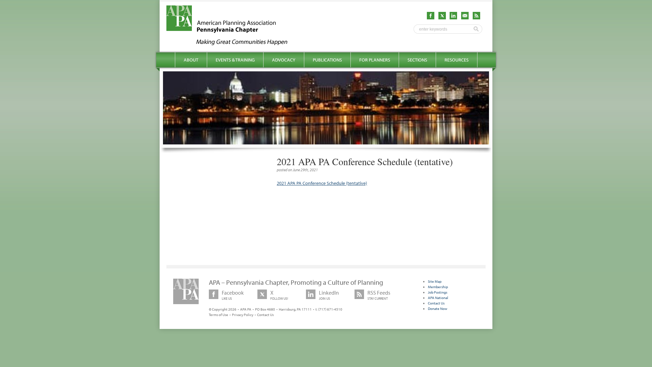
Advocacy (283, 60)
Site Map (434, 281)
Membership (438, 286)
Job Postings (437, 292)
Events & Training (235, 60)
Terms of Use (218, 314)
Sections (417, 60)
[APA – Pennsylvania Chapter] (233, 43)
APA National (438, 297)
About (191, 60)
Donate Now (437, 308)
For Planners (374, 60)
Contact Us (265, 314)
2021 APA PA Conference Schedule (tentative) (322, 183)
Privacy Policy (242, 314)
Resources (457, 60)
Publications (327, 60)
